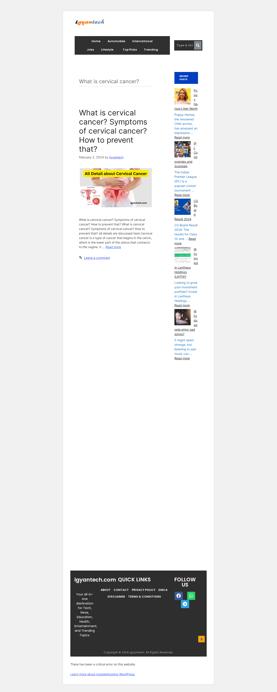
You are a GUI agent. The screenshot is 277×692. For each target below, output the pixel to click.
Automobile (116, 41)
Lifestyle (107, 50)
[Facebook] (179, 596)
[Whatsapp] (191, 596)
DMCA (162, 590)
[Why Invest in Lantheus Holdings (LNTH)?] (182, 255)
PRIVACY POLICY (143, 590)
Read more (113, 247)
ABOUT (106, 590)
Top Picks (130, 50)
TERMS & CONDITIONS (144, 597)
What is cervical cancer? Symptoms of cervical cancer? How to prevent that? (113, 130)
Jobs (90, 50)
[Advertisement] (206, 474)
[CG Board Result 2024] (182, 207)
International (142, 41)
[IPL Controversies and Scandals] (182, 149)
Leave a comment (97, 258)
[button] (108, 49)
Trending (151, 50)
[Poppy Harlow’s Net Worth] (182, 96)
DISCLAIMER (116, 597)
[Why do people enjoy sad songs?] (182, 317)
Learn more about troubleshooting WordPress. (102, 674)
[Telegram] (185, 604)
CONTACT (121, 590)
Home (96, 41)
